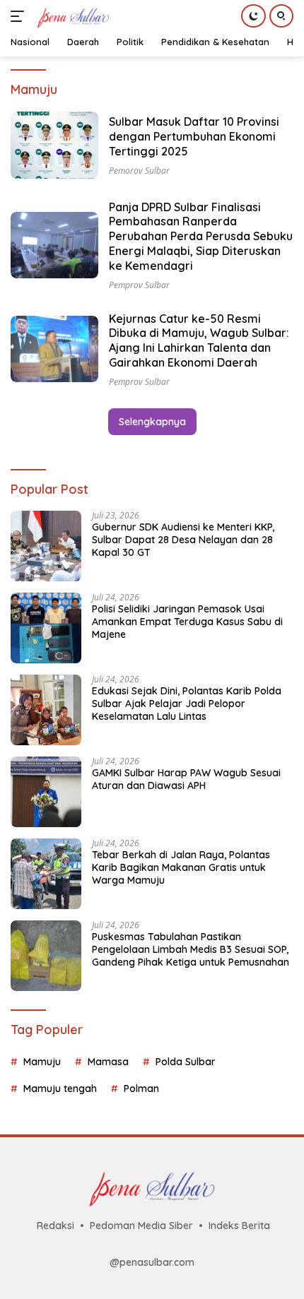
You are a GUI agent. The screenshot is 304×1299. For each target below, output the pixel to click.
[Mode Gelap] (253, 16)
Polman (141, 1088)
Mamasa (108, 1061)
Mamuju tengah (60, 1088)
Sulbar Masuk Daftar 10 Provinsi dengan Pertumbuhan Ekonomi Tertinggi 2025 (194, 136)
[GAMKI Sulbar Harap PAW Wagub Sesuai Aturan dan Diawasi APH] (46, 792)
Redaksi (55, 1225)
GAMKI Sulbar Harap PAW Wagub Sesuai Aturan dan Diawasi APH (186, 779)
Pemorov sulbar (139, 171)
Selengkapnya (152, 421)
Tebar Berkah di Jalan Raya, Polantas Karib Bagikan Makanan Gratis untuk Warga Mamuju (181, 867)
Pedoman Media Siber (141, 1225)
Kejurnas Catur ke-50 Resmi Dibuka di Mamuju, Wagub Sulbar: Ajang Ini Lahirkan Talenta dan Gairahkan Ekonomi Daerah (199, 340)
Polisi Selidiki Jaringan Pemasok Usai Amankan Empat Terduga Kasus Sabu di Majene (187, 622)
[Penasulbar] (71, 16)
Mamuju (42, 1061)
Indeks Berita (239, 1225)
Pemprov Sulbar (139, 285)
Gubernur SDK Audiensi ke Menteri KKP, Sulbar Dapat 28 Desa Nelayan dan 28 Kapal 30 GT (183, 540)
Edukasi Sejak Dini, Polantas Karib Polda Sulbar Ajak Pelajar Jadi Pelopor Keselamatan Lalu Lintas (186, 703)
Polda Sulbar (186, 1061)
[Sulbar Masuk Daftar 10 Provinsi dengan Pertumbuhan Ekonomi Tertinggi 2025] (54, 145)
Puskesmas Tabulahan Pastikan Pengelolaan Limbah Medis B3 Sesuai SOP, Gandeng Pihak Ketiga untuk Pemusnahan (190, 949)
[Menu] (20, 16)
